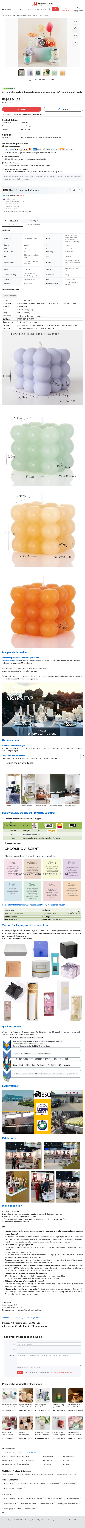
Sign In (5, 211)
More (4, 1512)
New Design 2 (46, 1464)
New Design (66, 1464)
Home (3, 15)
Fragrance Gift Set (48, 1460)
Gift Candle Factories (72, 1499)
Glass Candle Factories (54, 1499)
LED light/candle (47, 1457)
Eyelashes (25, 1464)
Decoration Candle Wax (28, 1504)
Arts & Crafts (11, 15)
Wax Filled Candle (68, 1457)
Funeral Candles (54, 1484)
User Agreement (54, 1520)
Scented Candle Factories (34, 1499)
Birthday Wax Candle (46, 1504)
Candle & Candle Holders (24, 15)
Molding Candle (7, 1460)
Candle (35, 15)
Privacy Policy (73, 1520)
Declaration (64, 1520)
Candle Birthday (43, 15)
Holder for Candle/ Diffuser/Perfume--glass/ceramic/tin (20, 1457)
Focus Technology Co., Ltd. (29, 1520)
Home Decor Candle (10, 1504)
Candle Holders (8, 1484)
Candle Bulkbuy (30, 1509)
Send (19, 1372)
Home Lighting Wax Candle (12, 1509)
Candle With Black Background (13, 1489)
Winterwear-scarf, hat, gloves (11, 1464)
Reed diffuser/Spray (28, 1460)
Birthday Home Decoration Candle (69, 1504)
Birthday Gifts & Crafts (37, 1484)
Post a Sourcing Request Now (62, 1373)
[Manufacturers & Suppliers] (42, 4)
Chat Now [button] (64, 109)
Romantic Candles (70, 1484)
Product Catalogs (31, 1452)
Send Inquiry (22, 109)
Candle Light (22, 1484)
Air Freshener (67, 1460)
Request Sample (37, 114)
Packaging (25, 1457)
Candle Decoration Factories (13, 1499)
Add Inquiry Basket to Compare (43, 79)
